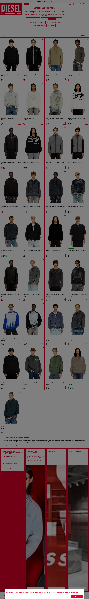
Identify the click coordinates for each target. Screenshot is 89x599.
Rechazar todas (9, 596)
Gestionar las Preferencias (48, 592)
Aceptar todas (77, 596)
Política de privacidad (64, 592)
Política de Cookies (74, 592)
